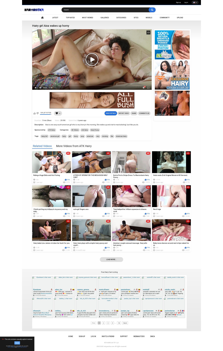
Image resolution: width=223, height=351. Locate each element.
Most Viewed (87, 18)
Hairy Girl (44, 136)
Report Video (124, 113)
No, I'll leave (25, 347)
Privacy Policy (20, 347)
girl (70, 136)
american (90, 136)
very (97, 136)
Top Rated (70, 18)
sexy (82, 136)
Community (164, 18)
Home (70, 336)
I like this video (34, 113)
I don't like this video (37, 113)
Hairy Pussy (95, 130)
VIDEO (42, 18)
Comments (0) (144, 113)
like (112, 136)
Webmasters (138, 336)
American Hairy (121, 136)
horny (76, 136)
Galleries (105, 18)
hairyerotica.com (109, 346)
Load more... (111, 259)
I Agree (17, 343)
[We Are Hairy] (172, 75)
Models (149, 18)
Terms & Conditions (10, 347)
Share (134, 113)
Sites (136, 18)
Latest (55, 18)
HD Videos (75, 130)
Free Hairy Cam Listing (109, 272)
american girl (55, 136)
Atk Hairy (85, 130)
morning (105, 136)
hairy (64, 136)
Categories (121, 18)
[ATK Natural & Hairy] (172, 44)
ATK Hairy (51, 130)
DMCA (152, 336)
